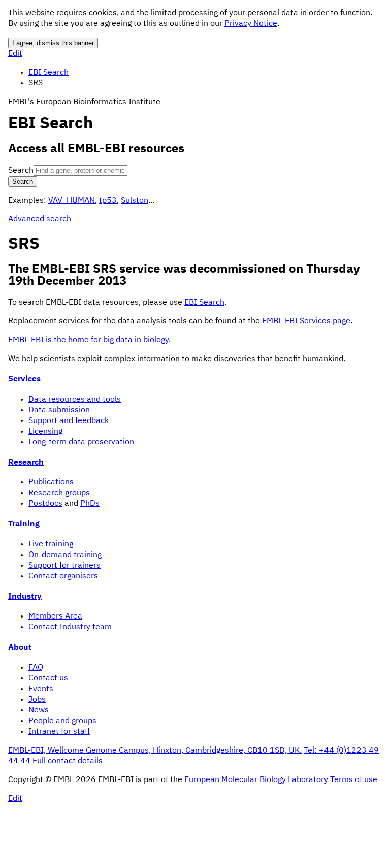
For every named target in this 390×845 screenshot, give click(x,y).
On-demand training (65, 555)
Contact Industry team (70, 627)
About (19, 648)
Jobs (37, 700)
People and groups (62, 721)
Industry (25, 597)
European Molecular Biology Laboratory (256, 780)
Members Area (55, 616)
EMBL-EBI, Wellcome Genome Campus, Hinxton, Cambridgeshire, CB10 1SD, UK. (155, 750)
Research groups (59, 493)
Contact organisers (63, 576)
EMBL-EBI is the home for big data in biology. (89, 340)
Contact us (48, 678)
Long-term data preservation (81, 442)
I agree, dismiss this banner (53, 43)
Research (26, 463)
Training (24, 524)
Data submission (59, 410)
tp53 (108, 201)
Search (21, 171)
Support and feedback (68, 421)
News (38, 710)
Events (40, 689)
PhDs (90, 504)
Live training (50, 544)
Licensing (45, 432)
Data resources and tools (74, 400)
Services (24, 379)
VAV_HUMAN (71, 201)
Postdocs (45, 504)
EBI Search (48, 73)
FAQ (35, 668)
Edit (15, 54)
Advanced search (39, 219)
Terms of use (353, 780)
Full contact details (67, 761)
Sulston (134, 201)
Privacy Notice (250, 24)
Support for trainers (64, 566)
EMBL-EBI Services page (306, 321)
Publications (51, 482)
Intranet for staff (59, 732)
